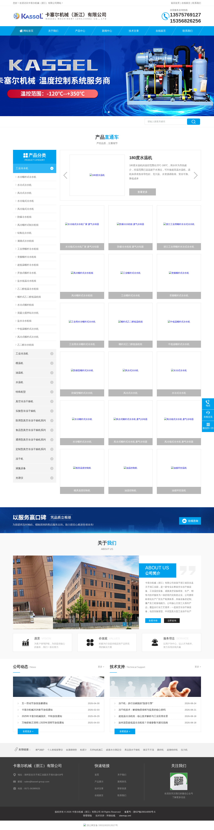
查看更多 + (28, 731)
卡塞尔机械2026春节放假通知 (37, 709)
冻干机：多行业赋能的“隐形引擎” (136, 703)
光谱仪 (19, 478)
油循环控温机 (179, 490)
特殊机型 (21, 391)
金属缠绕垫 (71, 749)
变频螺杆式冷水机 (179, 295)
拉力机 (184, 749)
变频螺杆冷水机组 (26, 257)
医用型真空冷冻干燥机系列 (31, 420)
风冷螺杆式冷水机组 (82, 295)
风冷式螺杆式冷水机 (28, 336)
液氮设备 (21, 468)
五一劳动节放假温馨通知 (35, 703)
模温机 (19, 363)
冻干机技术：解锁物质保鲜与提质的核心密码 (142, 709)
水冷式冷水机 (24, 185)
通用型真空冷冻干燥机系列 (31, 439)
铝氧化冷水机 (24, 233)
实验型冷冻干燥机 (26, 411)
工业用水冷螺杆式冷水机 (82, 344)
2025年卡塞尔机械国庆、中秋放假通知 (42, 716)
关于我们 (53, 30)
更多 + (101, 666)
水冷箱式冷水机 (25, 201)
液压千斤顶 (148, 749)
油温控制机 (130, 490)
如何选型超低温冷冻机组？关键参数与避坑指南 (143, 722)
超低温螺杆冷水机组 (28, 264)
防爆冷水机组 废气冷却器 (130, 246)
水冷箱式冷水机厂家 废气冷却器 (82, 246)
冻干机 (19, 458)
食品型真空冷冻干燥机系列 (31, 430)
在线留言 (186, 3)
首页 (97, 774)
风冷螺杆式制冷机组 (28, 225)
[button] (105, 112)
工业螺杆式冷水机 (130, 295)
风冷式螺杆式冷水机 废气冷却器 (130, 441)
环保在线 (111, 815)
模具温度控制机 (82, 490)
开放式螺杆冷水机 (26, 272)
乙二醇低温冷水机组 (28, 288)
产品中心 (80, 30)
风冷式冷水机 (24, 193)
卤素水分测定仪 (113, 749)
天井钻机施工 (96, 749)
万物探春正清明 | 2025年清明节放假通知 (43, 722)
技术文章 (134, 30)
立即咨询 (171, 620)
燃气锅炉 (40, 749)
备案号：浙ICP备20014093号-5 (139, 812)
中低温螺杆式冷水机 (28, 328)
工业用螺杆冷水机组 (28, 249)
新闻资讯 (121, 781)
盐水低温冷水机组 (26, 280)
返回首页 (175, 3)
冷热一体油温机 (128, 157)
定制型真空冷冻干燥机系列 (31, 449)
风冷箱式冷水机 (25, 209)
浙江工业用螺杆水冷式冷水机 (179, 246)
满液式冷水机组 (25, 241)
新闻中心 (107, 30)
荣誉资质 (121, 788)
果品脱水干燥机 (132, 749)
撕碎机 (160, 749)
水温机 (19, 382)
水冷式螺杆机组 (25, 304)
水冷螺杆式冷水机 (26, 177)
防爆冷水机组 (24, 217)
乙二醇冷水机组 (25, 344)
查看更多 (128, 192)
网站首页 (28, 30)
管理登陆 (87, 815)
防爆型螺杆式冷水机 (82, 393)
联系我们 (196, 3)
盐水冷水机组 (24, 320)
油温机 (19, 372)
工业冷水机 (22, 168)
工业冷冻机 (22, 353)
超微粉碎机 (172, 749)
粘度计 (83, 749)
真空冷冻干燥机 (24, 401)
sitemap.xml (125, 815)
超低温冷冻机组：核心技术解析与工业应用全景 (143, 716)
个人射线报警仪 (55, 749)
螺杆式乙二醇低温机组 (29, 296)
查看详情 (153, 620)
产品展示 (99, 781)
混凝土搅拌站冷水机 (28, 312)
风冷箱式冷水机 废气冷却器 (178, 441)
